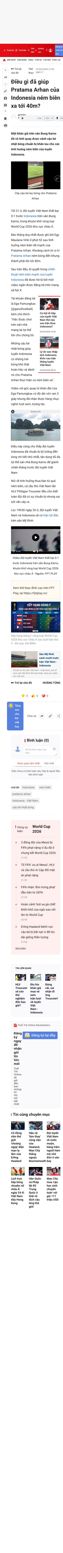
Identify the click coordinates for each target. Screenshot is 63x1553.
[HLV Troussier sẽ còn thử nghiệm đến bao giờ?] (20, 977)
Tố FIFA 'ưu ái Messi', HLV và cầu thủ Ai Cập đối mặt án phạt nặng (38, 870)
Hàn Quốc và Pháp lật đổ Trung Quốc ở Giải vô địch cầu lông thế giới (35, 1192)
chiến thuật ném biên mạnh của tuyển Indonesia (33, 275)
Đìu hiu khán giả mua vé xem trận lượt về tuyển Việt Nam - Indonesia (35, 998)
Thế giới (47, 60)
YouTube (22, 50)
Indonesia (30, 216)
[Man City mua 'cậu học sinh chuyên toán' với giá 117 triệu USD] (53, 1171)
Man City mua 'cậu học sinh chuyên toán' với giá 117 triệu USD (53, 1189)
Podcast (10, 50)
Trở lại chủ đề (16, 71)
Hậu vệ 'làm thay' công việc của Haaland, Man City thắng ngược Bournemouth (36, 1147)
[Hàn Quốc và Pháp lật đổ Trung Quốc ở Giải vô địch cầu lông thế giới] (36, 1171)
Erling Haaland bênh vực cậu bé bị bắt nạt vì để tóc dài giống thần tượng (38, 932)
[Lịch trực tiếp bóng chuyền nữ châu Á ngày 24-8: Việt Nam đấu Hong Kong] (18, 1171)
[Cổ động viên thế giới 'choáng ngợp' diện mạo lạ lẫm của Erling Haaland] (18, 1125)
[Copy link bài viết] (50, 716)
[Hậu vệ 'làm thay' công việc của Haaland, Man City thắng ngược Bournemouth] (36, 1125)
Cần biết (32, 50)
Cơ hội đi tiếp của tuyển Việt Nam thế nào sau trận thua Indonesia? (48, 320)
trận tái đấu (50, 515)
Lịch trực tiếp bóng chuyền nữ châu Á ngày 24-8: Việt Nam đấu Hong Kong (17, 1191)
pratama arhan (21, 794)
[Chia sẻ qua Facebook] (42, 716)
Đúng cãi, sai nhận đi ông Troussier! (50, 991)
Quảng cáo (41, 50)
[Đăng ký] (40, 1035)
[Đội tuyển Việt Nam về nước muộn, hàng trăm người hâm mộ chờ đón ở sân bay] (53, 1125)
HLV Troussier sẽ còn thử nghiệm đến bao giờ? (20, 995)
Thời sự (38, 60)
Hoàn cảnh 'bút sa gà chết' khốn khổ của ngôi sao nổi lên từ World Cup (38, 910)
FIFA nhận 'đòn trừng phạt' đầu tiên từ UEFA (38, 890)
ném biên (45, 787)
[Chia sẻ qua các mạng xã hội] (58, 716)
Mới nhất (11, 60)
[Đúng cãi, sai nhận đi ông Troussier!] (50, 977)
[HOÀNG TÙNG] (14, 117)
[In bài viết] (5, 125)
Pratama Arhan (21, 256)
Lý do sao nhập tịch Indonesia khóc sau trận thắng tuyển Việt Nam (48, 358)
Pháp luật (57, 60)
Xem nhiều (22, 60)
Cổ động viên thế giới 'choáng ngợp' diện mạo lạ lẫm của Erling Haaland (17, 1147)
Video (30, 60)
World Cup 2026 (41, 829)
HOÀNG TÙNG (51, 682)
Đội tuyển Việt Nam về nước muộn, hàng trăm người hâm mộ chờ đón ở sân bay (53, 1147)
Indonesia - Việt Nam (25, 800)
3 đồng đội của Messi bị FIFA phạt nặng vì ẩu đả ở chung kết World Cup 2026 (38, 848)
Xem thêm (20, 948)
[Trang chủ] (4, 60)
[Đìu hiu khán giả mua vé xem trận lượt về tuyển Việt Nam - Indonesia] (35, 977)
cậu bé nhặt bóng (23, 807)
